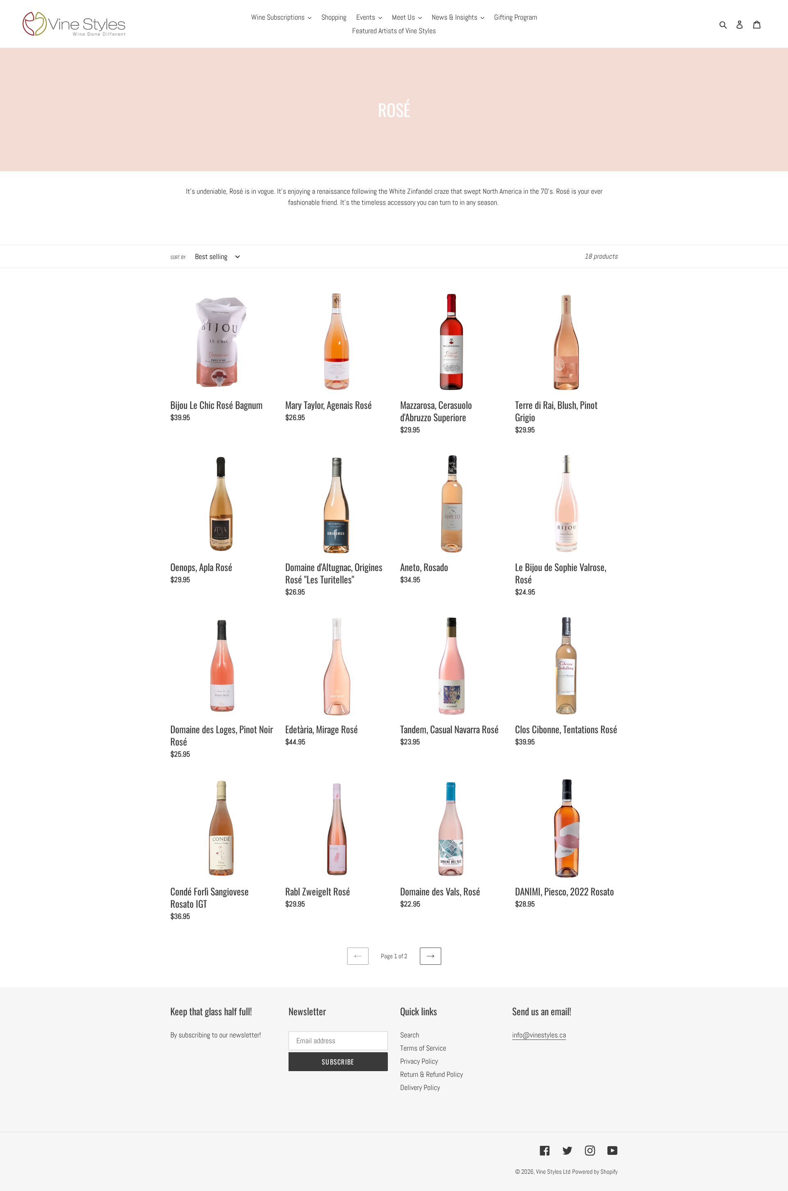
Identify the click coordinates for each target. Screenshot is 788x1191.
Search (409, 1035)
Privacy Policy (419, 1061)
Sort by (178, 257)
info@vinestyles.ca (539, 1035)
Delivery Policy (420, 1087)
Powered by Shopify (595, 1171)
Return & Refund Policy (431, 1074)
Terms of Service (423, 1048)
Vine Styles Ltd (553, 1171)
